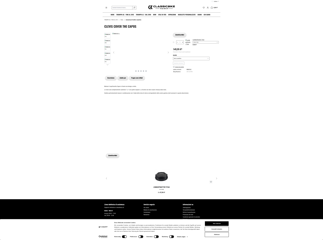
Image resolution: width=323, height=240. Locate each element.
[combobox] (122, 7)
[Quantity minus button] (177, 42)
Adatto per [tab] (123, 78)
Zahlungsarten (187, 207)
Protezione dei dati (188, 214)
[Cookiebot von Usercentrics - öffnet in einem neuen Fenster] (103, 236)
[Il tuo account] (208, 7)
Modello (175, 55)
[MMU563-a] (141, 34)
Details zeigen (181, 236)
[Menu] (106, 7)
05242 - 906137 (108, 211)
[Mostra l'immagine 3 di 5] (141, 71)
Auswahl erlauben (216, 229)
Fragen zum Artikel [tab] (137, 78)
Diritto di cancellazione (189, 212)
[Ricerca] (134, 7)
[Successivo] (168, 52)
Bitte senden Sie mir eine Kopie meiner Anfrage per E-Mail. (123, 137)
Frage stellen (112, 144)
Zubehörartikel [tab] (179, 35)
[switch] (140, 236)
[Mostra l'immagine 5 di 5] (146, 71)
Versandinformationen (189, 210)
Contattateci (147, 212)
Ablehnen (217, 234)
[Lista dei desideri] (204, 7)
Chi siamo (146, 207)
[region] (137, 52)
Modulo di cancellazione (150, 210)
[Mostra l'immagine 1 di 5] (136, 71)
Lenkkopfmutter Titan (198, 40)
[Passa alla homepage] (161, 7)
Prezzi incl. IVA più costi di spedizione (181, 52)
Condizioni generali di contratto (191, 217)
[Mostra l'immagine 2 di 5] (138, 71)
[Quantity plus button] (183, 42)
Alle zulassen (217, 223)
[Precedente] (113, 52)
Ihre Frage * (108, 120)
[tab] (111, 78)
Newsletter (146, 214)
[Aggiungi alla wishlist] (211, 182)
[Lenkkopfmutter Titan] (188, 42)
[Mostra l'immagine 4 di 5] (143, 71)
